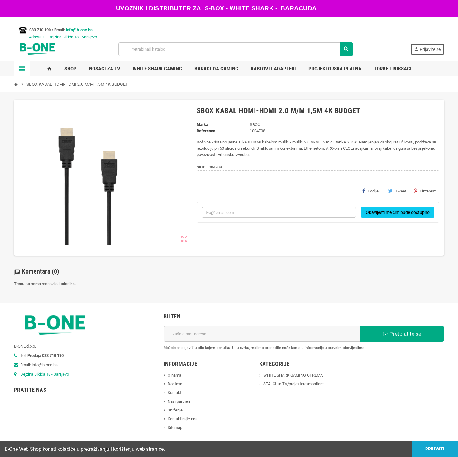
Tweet (400, 191)
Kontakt (174, 392)
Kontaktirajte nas (183, 418)
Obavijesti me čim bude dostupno (398, 212)
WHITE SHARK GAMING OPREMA (293, 375)
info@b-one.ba (79, 29)
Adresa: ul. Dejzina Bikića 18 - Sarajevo (55, 37)
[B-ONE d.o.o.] (37, 48)
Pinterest (428, 191)
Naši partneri (179, 401)
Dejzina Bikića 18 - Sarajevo (44, 374)
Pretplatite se (404, 334)
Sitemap (175, 427)
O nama (174, 375)
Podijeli (374, 191)
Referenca (206, 131)
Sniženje (175, 410)
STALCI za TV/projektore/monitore (293, 384)
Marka (202, 124)
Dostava (175, 384)
